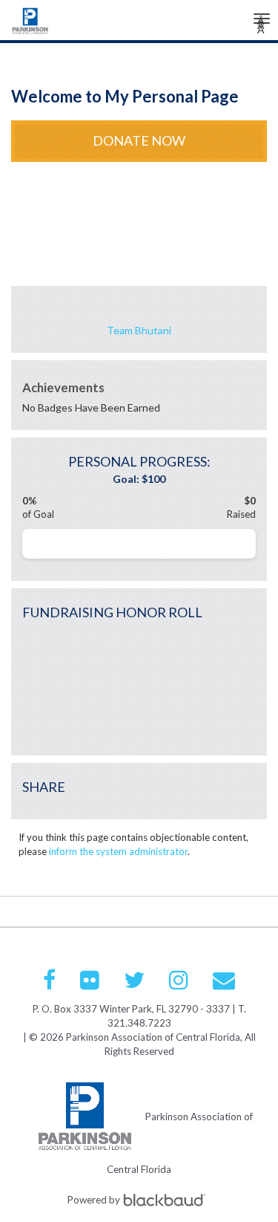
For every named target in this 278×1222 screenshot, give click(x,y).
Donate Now (139, 140)
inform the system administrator (118, 851)
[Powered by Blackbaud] (166, 1200)
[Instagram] (178, 980)
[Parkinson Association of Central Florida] (30, 24)
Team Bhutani (139, 330)
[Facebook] (49, 980)
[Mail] (224, 980)
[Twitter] (134, 980)
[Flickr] (89, 980)
